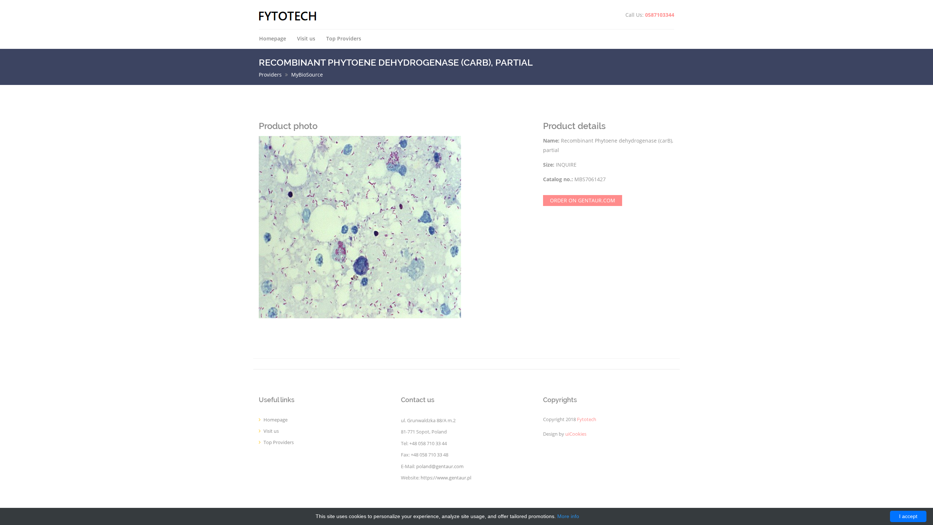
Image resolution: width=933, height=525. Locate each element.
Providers (270, 74)
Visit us (306, 38)
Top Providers (343, 38)
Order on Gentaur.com (582, 200)
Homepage (272, 38)
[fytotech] (288, 15)
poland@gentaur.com (440, 466)
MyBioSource (307, 74)
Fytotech (586, 419)
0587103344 (659, 14)
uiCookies (575, 434)
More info (568, 516)
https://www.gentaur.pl (446, 478)
